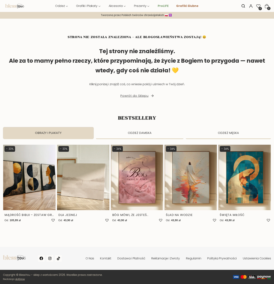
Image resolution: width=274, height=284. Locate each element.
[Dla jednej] (83, 184)
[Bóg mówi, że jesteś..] (137, 184)
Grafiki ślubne (187, 6)
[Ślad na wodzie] (191, 184)
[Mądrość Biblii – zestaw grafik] (29, 184)
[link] (137, 15)
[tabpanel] (137, 187)
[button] (53, 220)
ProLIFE (163, 6)
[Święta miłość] (244, 184)
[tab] (48, 133)
